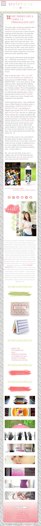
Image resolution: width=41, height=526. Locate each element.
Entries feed (22, 514)
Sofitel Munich (20, 90)
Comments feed (22, 516)
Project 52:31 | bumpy (19, 482)
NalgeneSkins (22, 159)
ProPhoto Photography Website (28, 524)
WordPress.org (22, 518)
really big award (19, 29)
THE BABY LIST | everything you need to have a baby (20, 424)
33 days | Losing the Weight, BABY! (20, 436)
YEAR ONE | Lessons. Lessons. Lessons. (24, 190)
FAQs (13, 352)
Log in (22, 512)
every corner (26, 94)
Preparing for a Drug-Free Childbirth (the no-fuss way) (20, 495)
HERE (7, 141)
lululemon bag (27, 121)
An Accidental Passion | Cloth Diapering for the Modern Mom (19, 401)
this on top (13, 112)
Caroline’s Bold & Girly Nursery (19, 447)
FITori (30, 59)
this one (23, 110)
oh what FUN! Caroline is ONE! (15, 188)
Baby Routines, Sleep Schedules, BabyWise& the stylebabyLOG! (20, 460)
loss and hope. (20, 470)
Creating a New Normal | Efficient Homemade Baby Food (19, 413)
